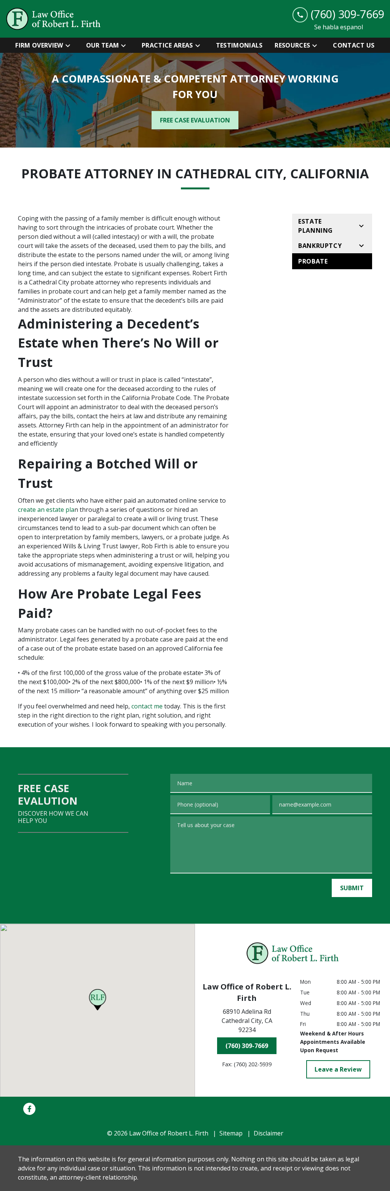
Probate (313, 261)
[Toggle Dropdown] (70, 45)
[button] (97, 999)
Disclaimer (268, 1133)
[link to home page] (53, 19)
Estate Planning (315, 226)
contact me (147, 706)
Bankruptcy (320, 245)
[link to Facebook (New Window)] (29, 1109)
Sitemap (231, 1133)
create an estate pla (46, 509)
